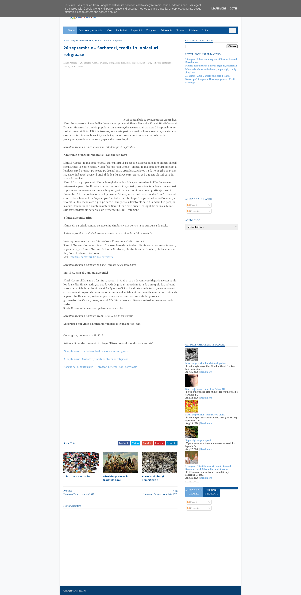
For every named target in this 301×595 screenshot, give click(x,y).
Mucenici (136, 62)
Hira (123, 62)
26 (81, 62)
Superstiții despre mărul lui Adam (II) (205, 389)
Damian (103, 62)
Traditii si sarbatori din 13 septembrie (91, 257)
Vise (109, 30)
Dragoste (151, 30)
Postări (193, 205)
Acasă (66, 40)
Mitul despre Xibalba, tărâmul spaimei (205, 363)
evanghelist (114, 62)
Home (71, 30)
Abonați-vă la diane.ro (194, 492)
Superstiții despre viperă (198, 440)
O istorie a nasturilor (77, 476)
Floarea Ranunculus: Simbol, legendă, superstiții (211, 65)
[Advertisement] (92, 96)
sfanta (66, 66)
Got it (233, 8)
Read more (206, 372)
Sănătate (193, 30)
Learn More (218, 8)
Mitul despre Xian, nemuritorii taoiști (205, 414)
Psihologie (166, 30)
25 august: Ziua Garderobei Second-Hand (207, 76)
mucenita (146, 62)
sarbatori (157, 62)
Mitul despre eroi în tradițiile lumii (115, 478)
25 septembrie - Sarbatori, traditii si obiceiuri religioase (95, 359)
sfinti (73, 66)
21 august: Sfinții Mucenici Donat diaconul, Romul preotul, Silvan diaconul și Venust (208, 467)
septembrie (167, 62)
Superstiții (136, 30)
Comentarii (195, 211)
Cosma (95, 62)
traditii (80, 66)
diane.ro (82, 591)
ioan (128, 62)
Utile (205, 30)
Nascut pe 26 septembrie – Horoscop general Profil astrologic (100, 367)
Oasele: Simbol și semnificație (153, 478)
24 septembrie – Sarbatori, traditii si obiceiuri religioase (96, 351)
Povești (180, 30)
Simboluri (121, 30)
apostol (87, 62)
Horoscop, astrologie (90, 30)
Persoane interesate (211, 492)
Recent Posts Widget (192, 482)
